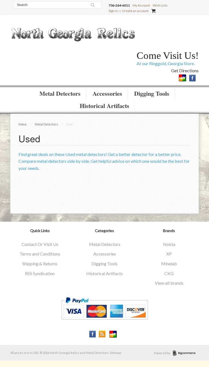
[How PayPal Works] (104, 308)
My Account (141, 5)
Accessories (107, 93)
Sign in (113, 11)
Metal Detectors (60, 93)
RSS (102, 334)
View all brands (169, 282)
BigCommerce (186, 353)
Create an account (135, 11)
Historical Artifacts (104, 105)
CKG (169, 273)
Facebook (192, 78)
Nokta (169, 244)
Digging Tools (151, 93)
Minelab (169, 263)
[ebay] (182, 77)
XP (169, 253)
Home (23, 124)
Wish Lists (160, 5)
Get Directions (185, 70)
